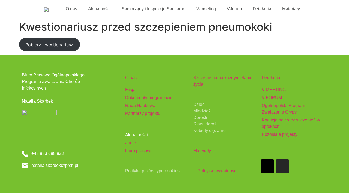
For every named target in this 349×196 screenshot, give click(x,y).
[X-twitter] (267, 166)
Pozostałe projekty (279, 134)
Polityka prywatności (217, 171)
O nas (71, 9)
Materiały (291, 9)
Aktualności (99, 9)
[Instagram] (282, 166)
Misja (130, 89)
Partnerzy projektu (142, 113)
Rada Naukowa (140, 105)
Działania (262, 9)
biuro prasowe (139, 150)
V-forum (234, 9)
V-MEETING (274, 89)
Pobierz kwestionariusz (49, 44)
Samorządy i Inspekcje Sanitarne (153, 9)
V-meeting (206, 9)
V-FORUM (272, 97)
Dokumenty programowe (149, 97)
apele (130, 142)
